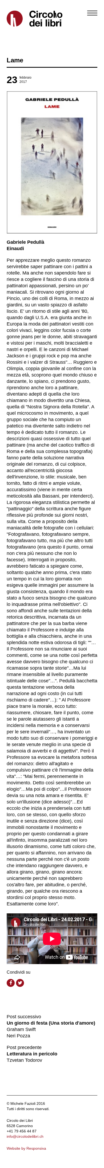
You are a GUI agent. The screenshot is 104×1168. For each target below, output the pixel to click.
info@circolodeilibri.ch (25, 1136)
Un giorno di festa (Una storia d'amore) (51, 1023)
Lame (15, 60)
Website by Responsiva (26, 1148)
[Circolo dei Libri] (27, 19)
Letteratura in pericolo (32, 1053)
